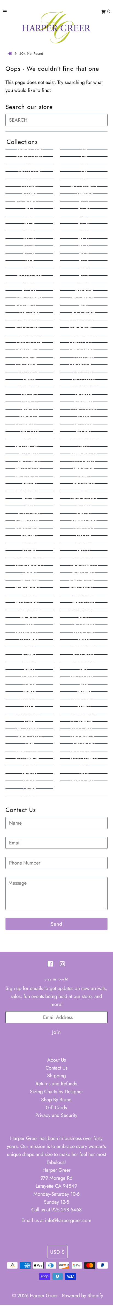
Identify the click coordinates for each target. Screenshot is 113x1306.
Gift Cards (56, 1107)
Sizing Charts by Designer (56, 1091)
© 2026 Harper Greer (35, 1295)
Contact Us (56, 1067)
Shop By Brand (56, 1099)
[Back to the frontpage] (11, 53)
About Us (56, 1060)
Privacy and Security (56, 1115)
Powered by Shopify (82, 1295)
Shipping (56, 1075)
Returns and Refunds (56, 1083)
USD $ (57, 1252)
